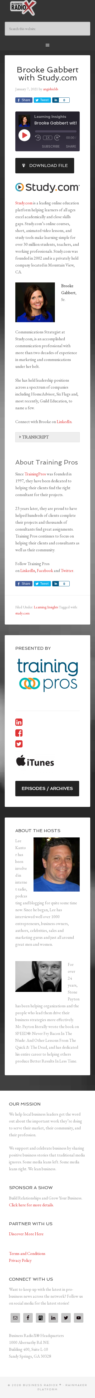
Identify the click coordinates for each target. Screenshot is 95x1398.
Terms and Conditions (27, 1253)
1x (48, 138)
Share (71, 146)
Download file (48, 165)
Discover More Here (26, 1234)
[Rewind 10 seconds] (38, 138)
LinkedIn (64, 421)
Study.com (23, 203)
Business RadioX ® (47, 8)
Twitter (67, 570)
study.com (22, 613)
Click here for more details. (31, 1205)
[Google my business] (40, 1318)
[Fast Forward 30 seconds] (57, 138)
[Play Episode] (24, 135)
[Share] (55, 100)
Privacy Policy (20, 1260)
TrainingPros (35, 474)
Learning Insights (46, 607)
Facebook (45, 570)
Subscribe (51, 146)
